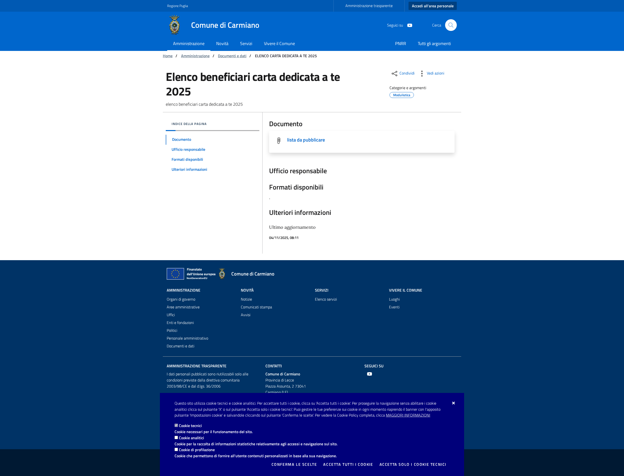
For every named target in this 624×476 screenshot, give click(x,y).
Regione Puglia (177, 5)
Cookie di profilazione (197, 450)
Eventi (394, 307)
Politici (172, 330)
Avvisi (245, 315)
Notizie (246, 299)
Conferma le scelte (294, 464)
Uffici (171, 315)
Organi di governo (181, 299)
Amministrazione (195, 56)
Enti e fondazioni (180, 322)
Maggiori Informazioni (408, 415)
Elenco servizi (326, 299)
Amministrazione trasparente (369, 6)
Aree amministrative (183, 307)
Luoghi (394, 299)
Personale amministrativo (187, 338)
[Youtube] (408, 25)
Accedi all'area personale (433, 6)
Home (168, 56)
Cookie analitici (191, 438)
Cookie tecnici (190, 425)
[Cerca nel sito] (451, 25)
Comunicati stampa (256, 307)
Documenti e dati (232, 56)
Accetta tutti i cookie (348, 464)
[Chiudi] (454, 403)
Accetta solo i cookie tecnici (413, 464)
